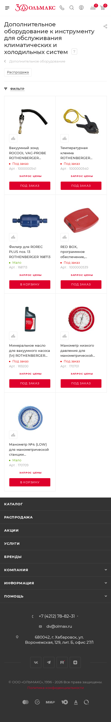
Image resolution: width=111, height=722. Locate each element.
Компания (16, 570)
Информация (19, 583)
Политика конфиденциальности (55, 688)
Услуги (12, 543)
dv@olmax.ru (59, 626)
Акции (11, 530)
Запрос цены (30, 176)
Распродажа (18, 517)
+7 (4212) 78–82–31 (57, 616)
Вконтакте (35, 662)
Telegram (48, 662)
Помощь (13, 596)
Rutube (62, 662)
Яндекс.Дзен (75, 662)
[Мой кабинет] (81, 8)
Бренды (13, 557)
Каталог (13, 504)
